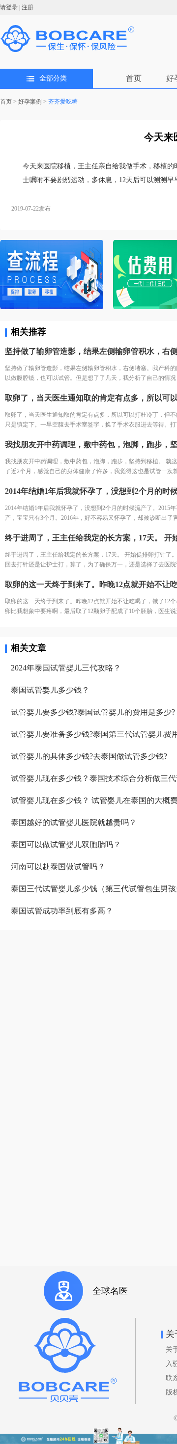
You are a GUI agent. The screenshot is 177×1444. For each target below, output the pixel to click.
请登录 (9, 7)
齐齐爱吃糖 (63, 101)
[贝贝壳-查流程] (51, 275)
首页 (134, 78)
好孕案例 (30, 101)
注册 (27, 7)
